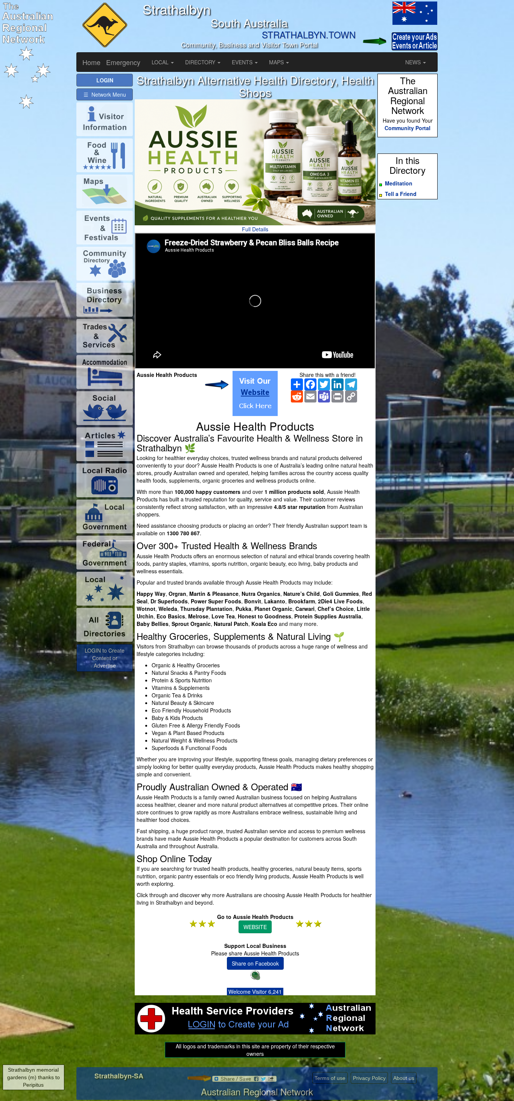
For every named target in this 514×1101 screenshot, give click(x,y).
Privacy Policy (369, 1078)
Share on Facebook (255, 963)
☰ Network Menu (105, 94)
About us (403, 1078)
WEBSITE (255, 927)
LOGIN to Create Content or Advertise (105, 658)
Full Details (255, 229)
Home (91, 62)
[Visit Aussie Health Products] (255, 393)
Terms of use (330, 1078)
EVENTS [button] (243, 62)
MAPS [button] (277, 62)
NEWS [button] (413, 62)
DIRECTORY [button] (201, 62)
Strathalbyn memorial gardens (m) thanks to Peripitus (33, 1077)
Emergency (123, 62)
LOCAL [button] (161, 62)
